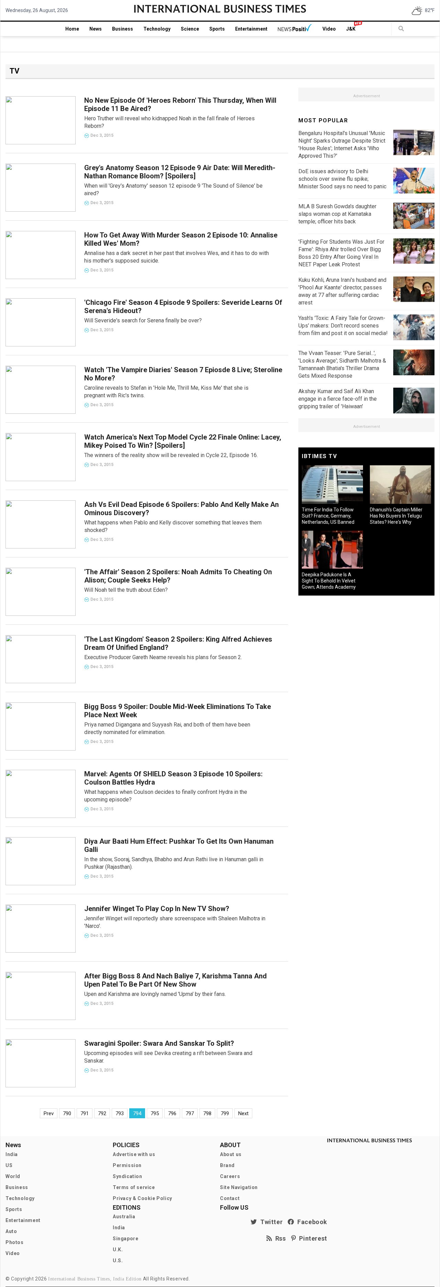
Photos (15, 1242)
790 (67, 1113)
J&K (350, 29)
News (95, 29)
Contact (230, 1198)
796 (172, 1113)
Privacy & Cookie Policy (142, 1198)
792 (102, 1113)
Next (243, 1113)
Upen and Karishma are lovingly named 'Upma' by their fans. (155, 994)
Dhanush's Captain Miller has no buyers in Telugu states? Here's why (396, 516)
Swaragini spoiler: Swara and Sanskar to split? (159, 1043)
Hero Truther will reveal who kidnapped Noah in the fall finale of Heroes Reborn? (169, 122)
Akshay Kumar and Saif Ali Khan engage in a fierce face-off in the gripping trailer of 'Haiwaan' (337, 399)
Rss (279, 1238)
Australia (124, 1216)
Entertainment (251, 29)
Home (72, 29)
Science (190, 29)
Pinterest (311, 1238)
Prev (49, 1113)
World (13, 1176)
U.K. (118, 1249)
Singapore (125, 1238)
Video (329, 29)
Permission (127, 1165)
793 (120, 1113)
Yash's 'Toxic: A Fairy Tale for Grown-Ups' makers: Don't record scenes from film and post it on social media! (343, 325)
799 (225, 1113)
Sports (217, 29)
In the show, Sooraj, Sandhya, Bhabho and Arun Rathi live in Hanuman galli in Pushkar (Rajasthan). (173, 863)
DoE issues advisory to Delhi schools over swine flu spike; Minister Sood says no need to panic (342, 179)
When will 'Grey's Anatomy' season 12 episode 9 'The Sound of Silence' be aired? (173, 189)
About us (231, 1154)
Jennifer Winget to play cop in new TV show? (156, 909)
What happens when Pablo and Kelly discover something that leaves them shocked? (173, 526)
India (12, 1154)
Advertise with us (134, 1154)
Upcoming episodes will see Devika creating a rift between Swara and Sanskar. (168, 1057)
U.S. (118, 1260)
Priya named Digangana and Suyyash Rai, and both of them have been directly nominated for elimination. (167, 728)
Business (122, 29)
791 (84, 1113)
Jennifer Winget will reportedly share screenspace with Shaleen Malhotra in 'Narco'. (174, 922)
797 (190, 1113)
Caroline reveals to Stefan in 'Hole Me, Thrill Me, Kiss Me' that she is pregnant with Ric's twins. (166, 392)
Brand (227, 1165)
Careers (230, 1176)
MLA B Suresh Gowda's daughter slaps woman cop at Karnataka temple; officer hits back (337, 214)
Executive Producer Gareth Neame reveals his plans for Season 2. (163, 657)
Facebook (310, 1221)
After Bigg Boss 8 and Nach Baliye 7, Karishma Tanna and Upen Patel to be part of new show (175, 980)
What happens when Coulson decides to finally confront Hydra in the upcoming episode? (165, 796)
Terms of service (134, 1187)
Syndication (127, 1176)
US (9, 1165)
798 (207, 1113)
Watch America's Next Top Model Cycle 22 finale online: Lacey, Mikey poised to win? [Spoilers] (182, 441)
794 (137, 1113)
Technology (156, 29)
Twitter (270, 1221)
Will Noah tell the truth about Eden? (126, 590)
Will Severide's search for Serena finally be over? (143, 320)
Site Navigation (239, 1187)
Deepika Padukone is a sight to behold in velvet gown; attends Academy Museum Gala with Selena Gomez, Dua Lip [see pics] (330, 587)
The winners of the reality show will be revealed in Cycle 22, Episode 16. (171, 455)
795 (155, 1113)
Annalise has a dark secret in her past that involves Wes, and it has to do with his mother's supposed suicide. (176, 257)
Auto (11, 1231)
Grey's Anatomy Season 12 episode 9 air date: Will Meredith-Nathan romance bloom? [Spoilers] (179, 172)
